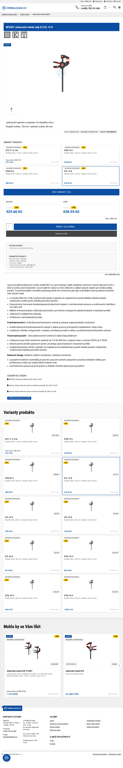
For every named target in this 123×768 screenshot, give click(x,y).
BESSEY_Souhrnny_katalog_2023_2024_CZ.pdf (25, 379)
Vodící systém (24, 14)
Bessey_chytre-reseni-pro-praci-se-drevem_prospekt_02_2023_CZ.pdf (33, 385)
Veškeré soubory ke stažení (19, 398)
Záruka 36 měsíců (93, 727)
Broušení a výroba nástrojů (59, 724)
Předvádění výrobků (93, 721)
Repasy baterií (55, 727)
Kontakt (118, 1)
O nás (52, 740)
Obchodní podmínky (100, 754)
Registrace (98, 1)
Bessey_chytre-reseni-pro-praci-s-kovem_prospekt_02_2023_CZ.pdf (32, 391)
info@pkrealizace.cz (10, 737)
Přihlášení (109, 1)
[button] (107, 7)
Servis (52, 721)
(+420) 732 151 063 (9, 731)
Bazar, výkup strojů (93, 724)
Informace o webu (115, 754)
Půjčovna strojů (55, 730)
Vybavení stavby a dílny (9, 14)
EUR (90, 1)
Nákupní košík (61, 234)
